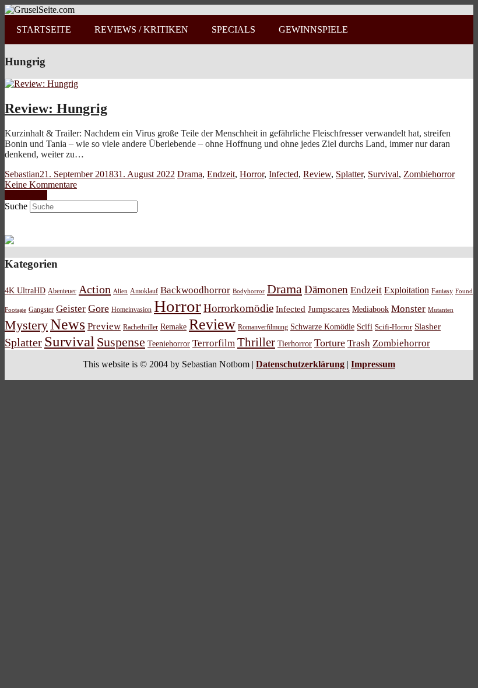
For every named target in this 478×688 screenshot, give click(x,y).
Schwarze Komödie (322, 326)
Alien (120, 290)
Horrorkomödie (238, 308)
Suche (16, 206)
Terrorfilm (213, 343)
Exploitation (406, 290)
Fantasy (442, 291)
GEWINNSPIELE (313, 29)
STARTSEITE (43, 29)
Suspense (121, 342)
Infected (283, 174)
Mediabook (370, 309)
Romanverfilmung (263, 327)
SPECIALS (233, 29)
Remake (173, 326)
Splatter (349, 174)
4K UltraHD (25, 290)
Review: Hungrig (56, 108)
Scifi (364, 326)
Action (95, 289)
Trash (358, 343)
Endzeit (221, 174)
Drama (189, 174)
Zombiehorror (429, 174)
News (67, 324)
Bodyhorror (249, 290)
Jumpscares (329, 309)
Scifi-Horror (393, 326)
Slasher (427, 326)
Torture (329, 343)
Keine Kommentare (41, 184)
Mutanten (441, 310)
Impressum (373, 364)
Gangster (41, 310)
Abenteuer (62, 291)
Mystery (26, 325)
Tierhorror (294, 343)
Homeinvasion (131, 310)
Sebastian (22, 174)
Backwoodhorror (195, 290)
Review (317, 174)
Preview (104, 326)
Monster (408, 308)
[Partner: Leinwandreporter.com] (9, 241)
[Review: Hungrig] (41, 84)
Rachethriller (140, 327)
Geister (71, 308)
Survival (383, 174)
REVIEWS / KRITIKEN (141, 29)
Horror (252, 174)
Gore (98, 308)
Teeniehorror (168, 343)
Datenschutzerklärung (300, 364)
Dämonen (326, 289)
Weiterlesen (26, 195)
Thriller (256, 342)
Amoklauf (144, 291)
